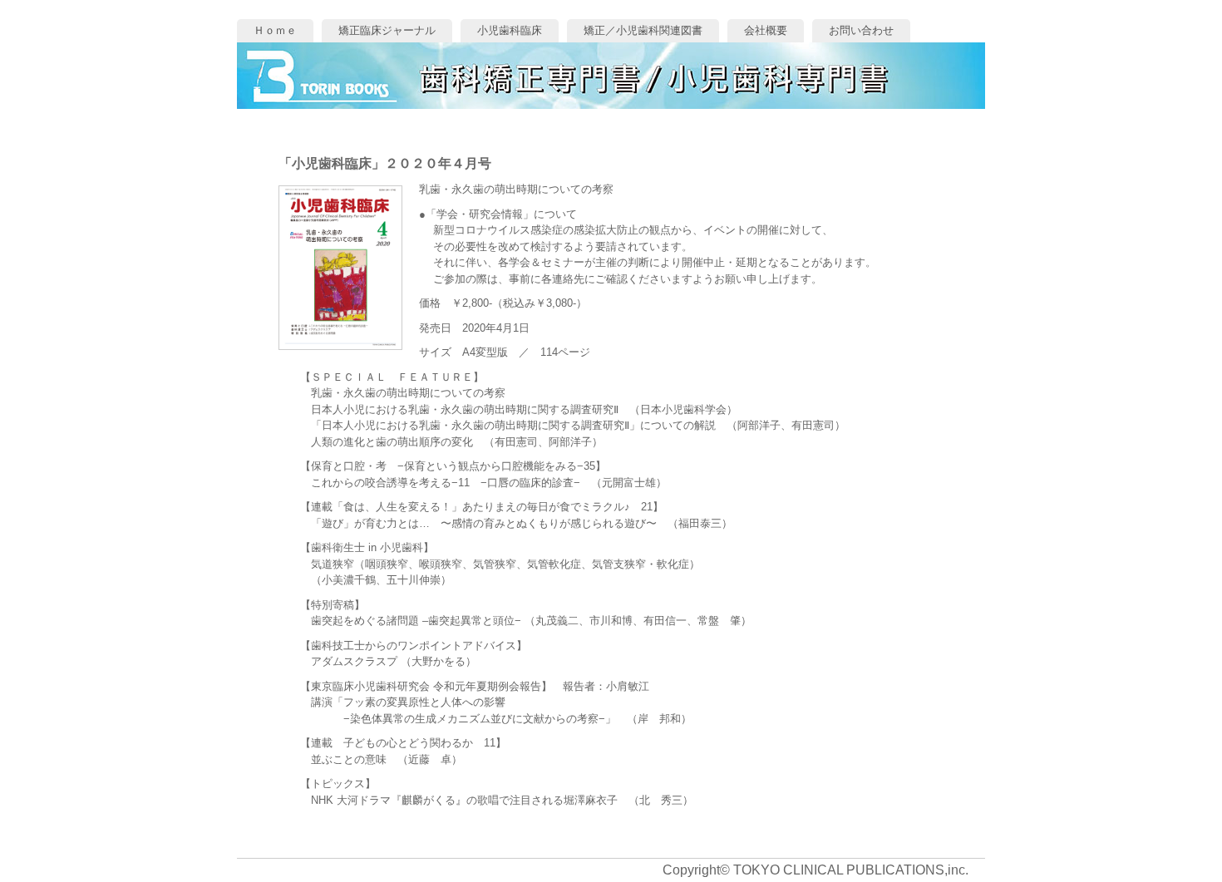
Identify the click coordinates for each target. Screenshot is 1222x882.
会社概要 (765, 30)
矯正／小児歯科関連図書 (643, 30)
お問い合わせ (861, 30)
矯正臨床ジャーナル (387, 30)
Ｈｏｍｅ (275, 30)
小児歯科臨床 (509, 30)
